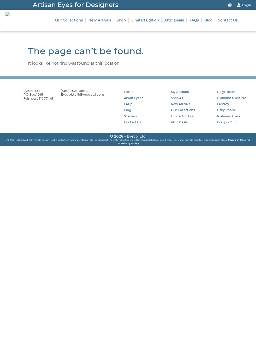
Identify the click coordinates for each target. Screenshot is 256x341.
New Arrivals (99, 20)
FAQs (194, 20)
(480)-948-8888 (74, 91)
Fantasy (223, 104)
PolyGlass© (226, 92)
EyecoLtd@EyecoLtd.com (82, 94)
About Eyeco (134, 98)
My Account (180, 92)
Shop (121, 20)
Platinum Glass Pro (231, 98)
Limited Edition (145, 20)
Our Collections (69, 20)
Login (246, 5)
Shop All (177, 98)
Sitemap (130, 116)
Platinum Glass (228, 116)
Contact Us (228, 20)
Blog (208, 20)
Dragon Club (226, 122)
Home (129, 92)
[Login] (238, 5)
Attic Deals (174, 20)
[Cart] (230, 5)
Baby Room (226, 110)
